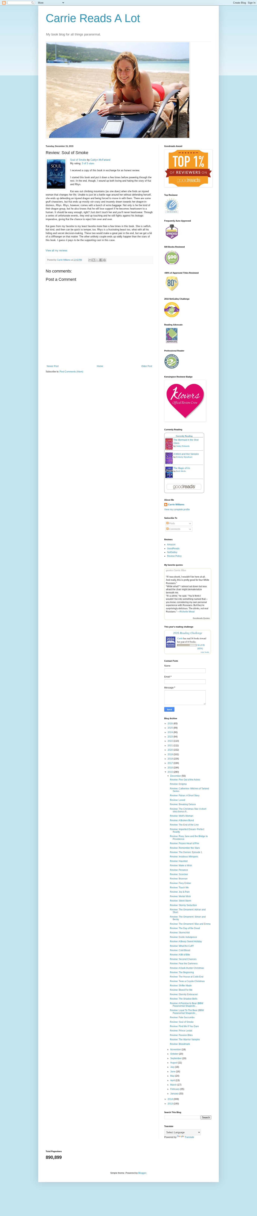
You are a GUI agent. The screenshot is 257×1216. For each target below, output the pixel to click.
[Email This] (90, 260)
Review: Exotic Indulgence (183, 937)
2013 (170, 1103)
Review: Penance (179, 870)
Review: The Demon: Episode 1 (186, 852)
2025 (170, 728)
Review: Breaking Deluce (183, 804)
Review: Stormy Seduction (183, 905)
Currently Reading (184, 436)
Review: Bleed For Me (181, 990)
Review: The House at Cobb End (186, 976)
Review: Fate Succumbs (182, 1017)
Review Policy (174, 556)
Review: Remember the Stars (185, 848)
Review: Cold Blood (180, 950)
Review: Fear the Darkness (184, 963)
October (174, 1054)
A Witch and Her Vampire (186, 454)
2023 (170, 736)
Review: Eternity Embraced (184, 994)
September (176, 1058)
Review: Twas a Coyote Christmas (187, 981)
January (174, 1093)
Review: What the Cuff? (182, 946)
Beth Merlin (181, 471)
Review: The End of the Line (184, 824)
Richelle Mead (187, 611)
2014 (170, 1099)
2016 (170, 767)
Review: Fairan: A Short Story (184, 795)
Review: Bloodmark (180, 1044)
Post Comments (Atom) (71, 371)
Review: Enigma (178, 784)
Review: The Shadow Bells (183, 998)
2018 (170, 758)
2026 (170, 723)
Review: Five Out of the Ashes (185, 779)
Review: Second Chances (183, 959)
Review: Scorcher (179, 874)
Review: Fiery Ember (180, 883)
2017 (170, 763)
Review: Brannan (179, 878)
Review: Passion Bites (181, 1035)
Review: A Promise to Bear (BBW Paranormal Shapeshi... (186, 1004)
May (172, 1076)
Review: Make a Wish (181, 865)
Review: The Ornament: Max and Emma (190, 924)
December (176, 776)
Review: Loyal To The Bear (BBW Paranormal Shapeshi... (187, 1011)
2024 (170, 732)
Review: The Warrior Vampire (185, 1039)
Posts (172, 523)
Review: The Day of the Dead (185, 928)
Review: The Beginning (182, 972)
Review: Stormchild (180, 932)
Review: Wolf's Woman (181, 816)
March (173, 1084)
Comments (174, 529)
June (173, 1071)
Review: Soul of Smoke (182, 1022)
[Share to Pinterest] (104, 260)
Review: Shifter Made (181, 985)
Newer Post (53, 366)
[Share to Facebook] (101, 260)
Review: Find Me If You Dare (184, 1026)
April (173, 1080)
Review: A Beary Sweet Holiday (186, 941)
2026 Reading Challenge (187, 633)
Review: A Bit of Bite (180, 954)
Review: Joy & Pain (180, 892)
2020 (170, 750)
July (172, 1067)
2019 (170, 754)
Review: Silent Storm (180, 900)
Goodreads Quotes (201, 618)
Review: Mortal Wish (180, 896)
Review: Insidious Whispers (184, 856)
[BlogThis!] (94, 260)
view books (205, 652)
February (175, 1089)
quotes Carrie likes (176, 570)
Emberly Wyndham (184, 457)
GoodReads (173, 548)
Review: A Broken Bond (182, 820)
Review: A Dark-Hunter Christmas (187, 968)
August (174, 1062)
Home (100, 366)
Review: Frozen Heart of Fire (184, 843)
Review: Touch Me (179, 887)
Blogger (142, 1173)
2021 (170, 745)
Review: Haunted (179, 861)
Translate (189, 1137)
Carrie (180, 638)
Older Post (146, 366)
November (176, 1049)
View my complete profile (177, 509)
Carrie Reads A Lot (93, 18)
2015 (170, 772)
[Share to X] (97, 260)
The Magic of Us (181, 468)
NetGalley (172, 552)
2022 (170, 741)
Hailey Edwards (182, 446)
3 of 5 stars (88, 163)
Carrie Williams (176, 504)
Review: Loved (177, 800)
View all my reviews (56, 250)
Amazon (171, 544)
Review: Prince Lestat (181, 1030)
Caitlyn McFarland (100, 159)
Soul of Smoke (78, 159)
